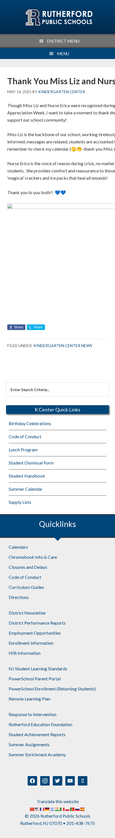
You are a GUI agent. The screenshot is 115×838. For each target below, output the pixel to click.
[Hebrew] (52, 808)
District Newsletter (27, 612)
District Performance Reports (37, 622)
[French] (42, 808)
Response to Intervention (32, 714)
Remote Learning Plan (29, 698)
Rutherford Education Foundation (40, 724)
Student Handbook (27, 475)
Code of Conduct (25, 436)
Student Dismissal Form (31, 462)
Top (109, 830)
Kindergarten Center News (62, 345)
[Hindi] (57, 808)
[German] (47, 808)
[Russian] (77, 808)
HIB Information (24, 653)
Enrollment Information (31, 643)
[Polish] (67, 808)
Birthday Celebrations (30, 423)
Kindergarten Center (59, 17)
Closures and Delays (28, 567)
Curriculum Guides (26, 587)
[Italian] (62, 808)
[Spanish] (82, 808)
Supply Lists (20, 502)
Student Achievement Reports (37, 734)
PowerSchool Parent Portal (35, 678)
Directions (19, 597)
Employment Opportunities (35, 632)
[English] (37, 808)
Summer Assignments (29, 744)
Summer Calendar (25, 489)
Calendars (18, 547)
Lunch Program (23, 449)
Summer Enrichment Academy (37, 754)
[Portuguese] (72, 808)
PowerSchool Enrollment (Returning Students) (52, 688)
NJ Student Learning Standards (38, 668)
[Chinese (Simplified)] (32, 808)
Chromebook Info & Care (33, 557)
